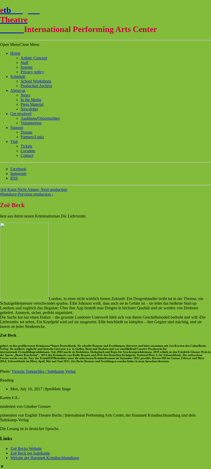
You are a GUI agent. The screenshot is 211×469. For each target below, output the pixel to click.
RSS (14, 178)
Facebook (18, 169)
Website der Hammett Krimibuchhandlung (44, 458)
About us (17, 90)
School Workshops (36, 81)
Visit (14, 141)
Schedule (17, 76)
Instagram (18, 173)
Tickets (26, 146)
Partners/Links (32, 137)
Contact (27, 155)
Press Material (32, 104)
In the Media (31, 100)
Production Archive (36, 86)
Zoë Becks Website (26, 448)
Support (16, 127)
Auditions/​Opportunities (40, 118)
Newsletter (29, 109)
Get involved (20, 113)
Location (28, 151)
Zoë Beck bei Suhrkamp (30, 453)
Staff (24, 62)
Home (15, 53)
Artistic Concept (34, 58)
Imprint (26, 67)
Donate (26, 132)
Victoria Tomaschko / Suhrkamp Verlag (44, 371)
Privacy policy (32, 72)
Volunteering (31, 123)
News (25, 95)
